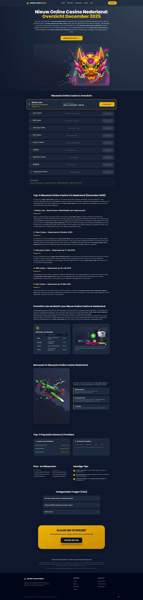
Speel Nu (112, 3)
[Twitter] (118, 597)
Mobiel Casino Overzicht (76, 183)
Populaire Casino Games (50, 183)
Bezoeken (108, 113)
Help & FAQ (76, 586)
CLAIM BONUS (106, 104)
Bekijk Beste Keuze (70, 38)
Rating (74, 584)
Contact (75, 589)
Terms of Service (102, 584)
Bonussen (78, 3)
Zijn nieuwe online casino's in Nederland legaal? (71, 498)
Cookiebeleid (101, 586)
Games (86, 3)
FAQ (91, 3)
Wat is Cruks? (71, 512)
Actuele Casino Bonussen (36, 183)
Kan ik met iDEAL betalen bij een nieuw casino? (71, 505)
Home (63, 3)
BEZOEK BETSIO (71, 540)
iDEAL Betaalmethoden (62, 183)
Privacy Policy (101, 581)
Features (70, 3)
